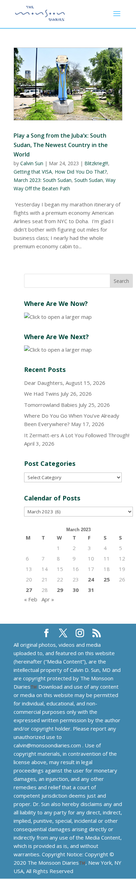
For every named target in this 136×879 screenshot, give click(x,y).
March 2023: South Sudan (42, 180)
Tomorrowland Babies (50, 404)
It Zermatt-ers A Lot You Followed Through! (76, 435)
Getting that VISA (33, 171)
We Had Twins (41, 393)
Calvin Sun (31, 163)
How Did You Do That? (81, 171)
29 (60, 589)
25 (107, 579)
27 (29, 589)
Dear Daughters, (44, 382)
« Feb (30, 599)
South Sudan (88, 180)
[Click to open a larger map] (58, 316)
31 (91, 589)
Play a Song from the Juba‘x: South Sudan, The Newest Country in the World (61, 145)
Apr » (47, 599)
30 (76, 589)
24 (91, 579)
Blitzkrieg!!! (96, 163)
